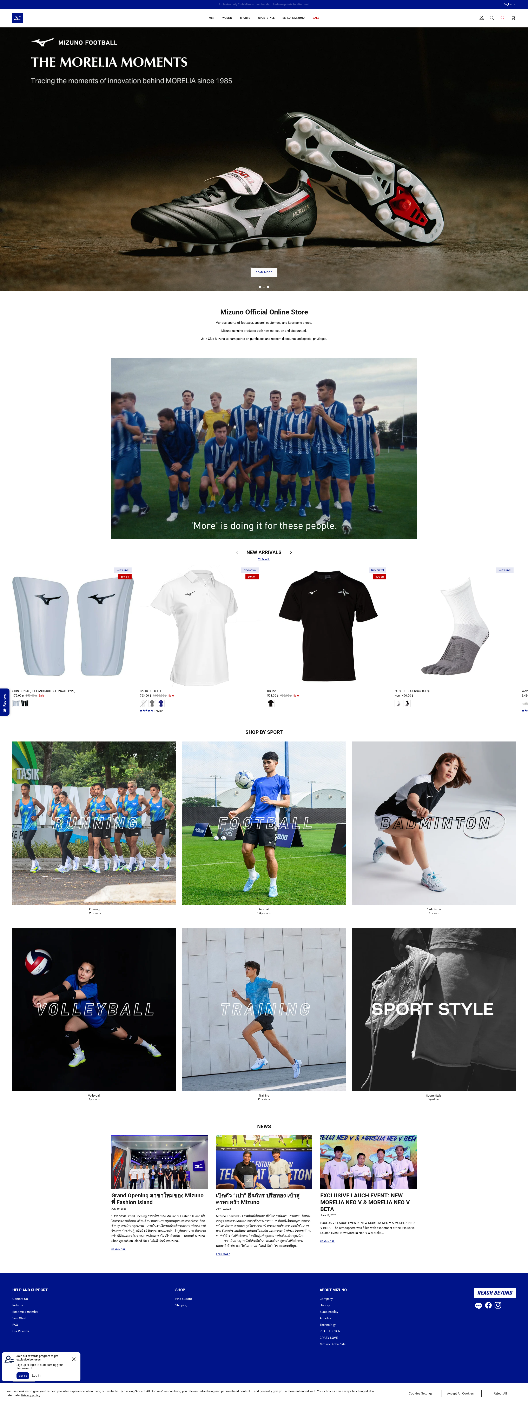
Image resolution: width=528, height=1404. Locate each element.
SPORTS (245, 17)
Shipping (181, 1305)
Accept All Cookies (460, 1393)
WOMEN (227, 17)
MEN (211, 17)
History (325, 1305)
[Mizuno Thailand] (17, 18)
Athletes (325, 1318)
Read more (118, 1249)
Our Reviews (20, 1331)
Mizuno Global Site (333, 1344)
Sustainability (329, 1312)
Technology (328, 1325)
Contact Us (20, 1299)
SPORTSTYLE (266, 17)
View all (264, 559)
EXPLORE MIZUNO (294, 17)
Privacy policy (30, 1395)
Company (326, 1299)
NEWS (264, 1126)
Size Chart (19, 1318)
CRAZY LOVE (329, 1338)
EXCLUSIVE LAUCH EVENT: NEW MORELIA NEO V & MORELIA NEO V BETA (365, 1202)
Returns (17, 1305)
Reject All (500, 1393)
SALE (316, 17)
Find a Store (183, 1299)
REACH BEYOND (331, 1331)
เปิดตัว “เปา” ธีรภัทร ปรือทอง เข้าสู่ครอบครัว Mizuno (258, 1199)
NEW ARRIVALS (264, 552)
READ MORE (264, 272)
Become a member (25, 1312)
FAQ (15, 1325)
